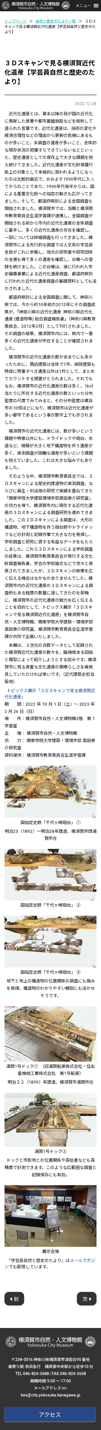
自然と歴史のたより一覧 (56, 21)
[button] (83, 5)
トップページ (15, 21)
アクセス (50, 1414)
